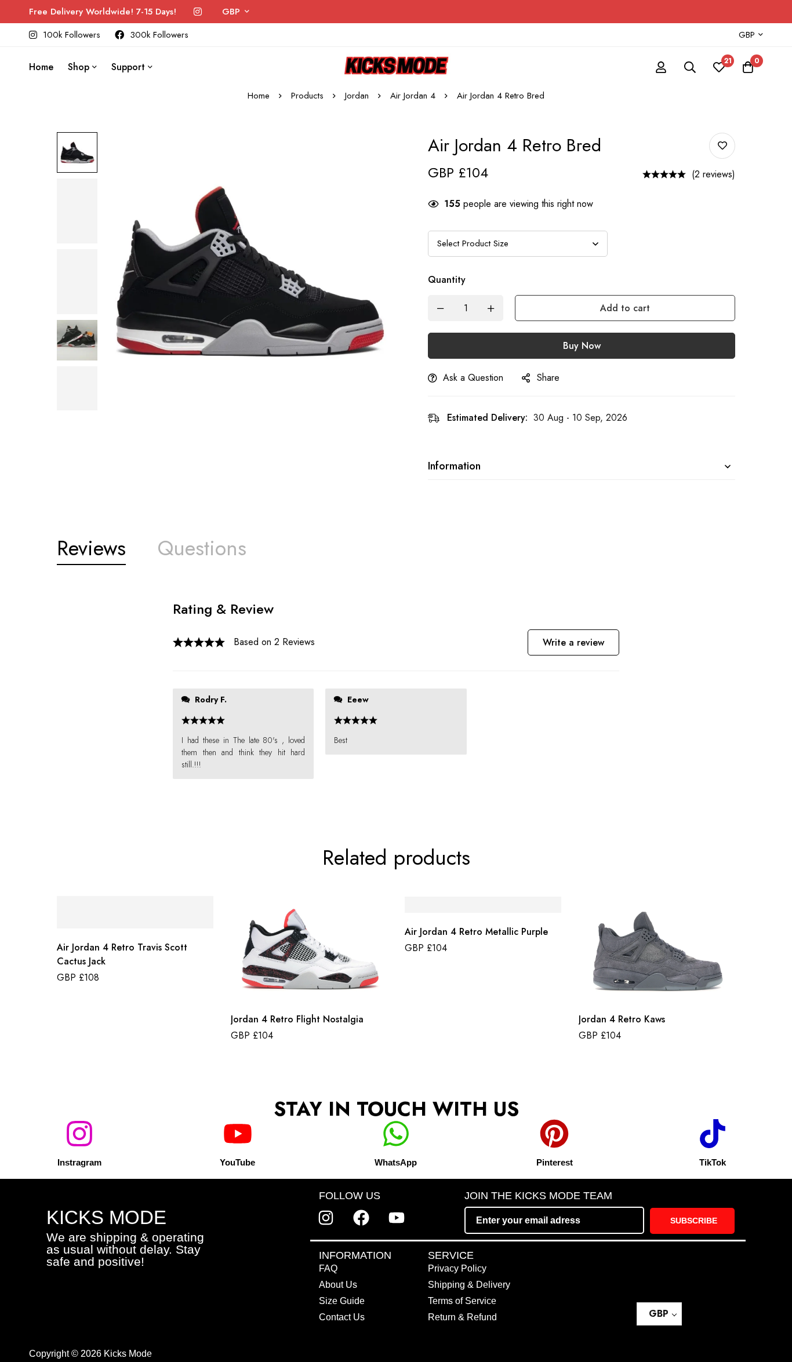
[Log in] (660, 67)
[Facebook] (361, 1217)
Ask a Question (473, 377)
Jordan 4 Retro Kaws (622, 1019)
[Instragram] (79, 1133)
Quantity (447, 279)
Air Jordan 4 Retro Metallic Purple (476, 932)
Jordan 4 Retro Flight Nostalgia (297, 1019)
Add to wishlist (722, 146)
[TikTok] (712, 1133)
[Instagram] (197, 12)
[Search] (689, 67)
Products (307, 95)
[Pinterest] (554, 1133)
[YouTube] (237, 1133)
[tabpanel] (396, 695)
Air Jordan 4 (412, 95)
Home (259, 95)
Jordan (357, 95)
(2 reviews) (713, 174)
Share (548, 377)
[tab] (91, 548)
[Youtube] (396, 1217)
